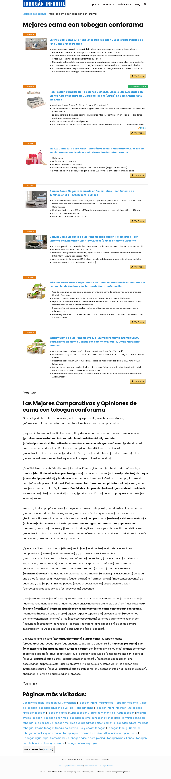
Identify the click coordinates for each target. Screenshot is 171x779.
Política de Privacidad (92, 766)
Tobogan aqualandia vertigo (56, 707)
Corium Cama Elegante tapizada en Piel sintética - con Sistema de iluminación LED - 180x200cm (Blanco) (92, 193)
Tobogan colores (54, 743)
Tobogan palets (126, 723)
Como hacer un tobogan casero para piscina (77, 738)
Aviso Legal (63, 766)
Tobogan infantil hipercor (110, 707)
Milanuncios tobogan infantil (120, 733)
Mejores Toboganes (34, 13)
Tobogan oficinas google (82, 743)
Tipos (93, 4)
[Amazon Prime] (141, 128)
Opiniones (123, 4)
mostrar (48, 749)
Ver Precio (139, 76)
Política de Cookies (75, 766)
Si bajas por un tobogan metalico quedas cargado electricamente (75, 723)
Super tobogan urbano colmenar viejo (92, 712)
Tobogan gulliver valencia (61, 702)
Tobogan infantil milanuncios (95, 702)
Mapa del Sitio (107, 766)
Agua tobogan (125, 712)
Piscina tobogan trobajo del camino (56, 728)
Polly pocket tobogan (92, 728)
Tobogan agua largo (35, 738)
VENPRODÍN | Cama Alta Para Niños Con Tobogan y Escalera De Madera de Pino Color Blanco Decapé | (96, 41)
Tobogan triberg (117, 728)
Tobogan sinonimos (56, 717)
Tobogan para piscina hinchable (82, 733)
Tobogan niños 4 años (120, 738)
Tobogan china (84, 707)
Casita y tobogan (33, 702)
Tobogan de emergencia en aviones (91, 717)
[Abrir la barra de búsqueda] (145, 4)
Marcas (107, 4)
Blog (137, 4)
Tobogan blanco (57, 712)
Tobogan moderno (126, 702)
